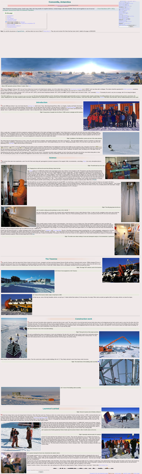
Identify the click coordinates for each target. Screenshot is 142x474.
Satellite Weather (122, 17)
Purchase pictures (11, 27)
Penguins (121, 11)
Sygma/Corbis (20, 31)
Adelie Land (127, 9)
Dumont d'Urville (122, 4)
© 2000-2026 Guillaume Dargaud (61, 5)
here (30, 86)
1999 (126, 5)
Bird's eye (125, 18)
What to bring (130, 3)
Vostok (94, 179)
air (124, 7)
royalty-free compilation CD (28, 23)
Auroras (120, 15)
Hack (130, 1)
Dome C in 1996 (11, 24)
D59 (126, 10)
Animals (126, 12)
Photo (135, 1)
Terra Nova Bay (57, 230)
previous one (31, 106)
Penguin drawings (122, 13)
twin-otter (11, 143)
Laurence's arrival (11, 20)
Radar (128, 17)
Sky (119, 14)
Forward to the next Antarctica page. (99, 473)
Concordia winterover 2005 (124, 6)
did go (97, 92)
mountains (129, 21)
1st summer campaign (76, 89)
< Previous (125, 23)
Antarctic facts (122, 2)
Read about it (47, 31)
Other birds (121, 12)
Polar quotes (121, 22)
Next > (129, 23)
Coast (125, 19)
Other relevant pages (123, 25)
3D (127, 13)
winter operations (128, 89)
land (127, 7)
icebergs (124, 21)
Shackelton (6, 148)
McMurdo (121, 8)
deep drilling (131, 16)
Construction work (12, 19)
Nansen (100, 146)
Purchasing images (123, 20)
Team (128, 4)
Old (127, 16)
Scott (23, 148)
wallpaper (22, 22)
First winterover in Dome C (14, 25)
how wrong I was (103, 465)
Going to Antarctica (123, 3)
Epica (84, 161)
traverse (102, 97)
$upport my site (122, 24)
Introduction (10, 15)
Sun (122, 14)
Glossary (128, 2)
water (125, 16)
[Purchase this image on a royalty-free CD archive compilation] (69, 210)
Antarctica (123, 1)
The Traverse (10, 18)
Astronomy (125, 15)
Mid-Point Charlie (71, 107)
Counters (28, 470)
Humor (132, 1)
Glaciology (121, 16)
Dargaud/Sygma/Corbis (73, 5)
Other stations (126, 8)
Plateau (128, 19)
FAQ (128, 5)
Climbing (127, 1)
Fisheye (120, 18)
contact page (117, 473)
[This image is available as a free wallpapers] (98, 361)
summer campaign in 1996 (40, 417)
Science (9, 17)
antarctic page (126, 473)
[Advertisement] (70, 44)
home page (136, 473)
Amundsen (14, 148)
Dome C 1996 (121, 5)
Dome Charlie (121, 10)
